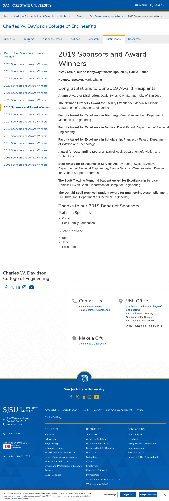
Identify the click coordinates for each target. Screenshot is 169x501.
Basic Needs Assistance (98, 443)
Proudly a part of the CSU (15, 442)
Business (49, 434)
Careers (90, 461)
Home (6, 16)
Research (93, 39)
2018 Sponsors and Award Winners (25, 114)
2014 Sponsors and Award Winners (25, 143)
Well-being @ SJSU (97, 484)
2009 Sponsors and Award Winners (25, 157)
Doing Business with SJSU (142, 443)
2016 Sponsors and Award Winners (25, 129)
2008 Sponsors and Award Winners (25, 165)
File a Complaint (136, 452)
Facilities (75, 39)
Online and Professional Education (63, 466)
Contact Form (135, 434)
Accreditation (69, 410)
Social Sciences (53, 474)
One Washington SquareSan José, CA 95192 (18, 420)
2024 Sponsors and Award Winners (25, 71)
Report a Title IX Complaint (143, 457)
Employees (92, 466)
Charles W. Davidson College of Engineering (34, 16)
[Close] (165, 495)
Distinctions (65, 16)
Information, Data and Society (61, 457)
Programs (28, 39)
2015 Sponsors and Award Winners (25, 136)
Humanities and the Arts (58, 461)
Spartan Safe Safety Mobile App (103, 479)
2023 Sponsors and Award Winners (25, 78)
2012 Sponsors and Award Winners (25, 150)
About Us (9, 39)
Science (49, 470)
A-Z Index (91, 434)
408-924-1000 (14, 424)
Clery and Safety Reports (100, 448)
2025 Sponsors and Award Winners (25, 64)
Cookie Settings (53, 417)
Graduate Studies (54, 448)
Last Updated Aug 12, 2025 (16, 456)
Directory (133, 439)
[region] (84, 495)
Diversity (97, 410)
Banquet (81, 16)
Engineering (51, 443)
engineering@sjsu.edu (98, 310)
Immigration (92, 474)
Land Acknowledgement (118, 410)
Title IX (84, 410)
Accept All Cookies (148, 494)
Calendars (91, 457)
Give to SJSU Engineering (93, 343)
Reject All (128, 494)
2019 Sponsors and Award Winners (27, 107)
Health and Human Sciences (60, 452)
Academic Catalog (96, 439)
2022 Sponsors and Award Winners (25, 86)
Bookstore (91, 452)
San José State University (27, 5)
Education (50, 439)
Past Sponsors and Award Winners (106, 16)
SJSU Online (14, 433)
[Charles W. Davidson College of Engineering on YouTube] (31, 287)
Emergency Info (136, 448)
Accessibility (52, 410)
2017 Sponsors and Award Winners (25, 121)
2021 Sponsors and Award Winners (25, 93)
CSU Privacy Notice (20, 498)
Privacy (139, 410)
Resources (134, 39)
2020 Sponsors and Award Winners (25, 100)
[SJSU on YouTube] (96, 397)
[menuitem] (9, 39)
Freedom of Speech (96, 470)
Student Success (52, 39)
